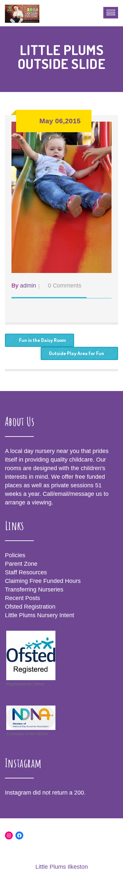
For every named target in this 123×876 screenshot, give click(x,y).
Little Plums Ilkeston (61, 866)
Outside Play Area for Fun (76, 353)
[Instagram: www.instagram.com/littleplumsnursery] (9, 835)
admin (28, 285)
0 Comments (64, 285)
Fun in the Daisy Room (42, 340)
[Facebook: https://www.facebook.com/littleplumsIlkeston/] (19, 835)
